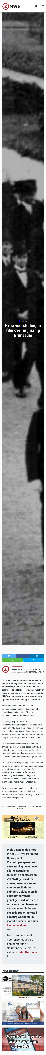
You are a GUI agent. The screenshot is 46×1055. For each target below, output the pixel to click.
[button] (9, 656)
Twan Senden (16, 667)
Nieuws (24, 321)
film (41, 806)
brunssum (34, 806)
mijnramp (12, 806)
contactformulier (27, 952)
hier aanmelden (17, 925)
